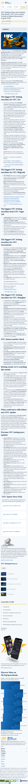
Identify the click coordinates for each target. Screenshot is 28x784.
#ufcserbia (12, 198)
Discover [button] (3, 748)
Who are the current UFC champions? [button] (11, 531)
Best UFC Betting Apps (11, 589)
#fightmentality (7, 198)
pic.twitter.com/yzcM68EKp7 (15, 201)
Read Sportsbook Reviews (6, 667)
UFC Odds (16, 6)
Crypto (21, 67)
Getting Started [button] (6, 606)
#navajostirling (16, 196)
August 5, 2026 (7, 166)
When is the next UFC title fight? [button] (10, 514)
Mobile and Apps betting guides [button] (9, 621)
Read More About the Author (7, 560)
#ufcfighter (22, 196)
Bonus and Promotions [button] (8, 615)
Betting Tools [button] (6, 618)
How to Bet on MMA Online (12, 578)
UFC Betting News (23, 6)
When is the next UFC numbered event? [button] (12, 505)
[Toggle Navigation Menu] (25, 2)
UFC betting (7, 50)
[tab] (14, 506)
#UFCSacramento (20, 283)
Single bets (24, 717)
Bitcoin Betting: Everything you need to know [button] (12, 624)
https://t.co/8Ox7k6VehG (9, 287)
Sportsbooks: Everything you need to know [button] (12, 612)
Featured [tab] (3, 568)
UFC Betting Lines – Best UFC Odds (14, 584)
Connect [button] (3, 755)
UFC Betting (9, 6)
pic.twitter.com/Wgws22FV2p (16, 162)
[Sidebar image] (3, 574)
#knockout (17, 200)
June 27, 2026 (13, 291)
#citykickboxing (7, 200)
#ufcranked (12, 200)
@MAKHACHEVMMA (9, 88)
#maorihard (6, 201)
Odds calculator (23, 725)
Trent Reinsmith (8, 21)
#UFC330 (6, 91)
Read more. (16, 735)
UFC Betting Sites (10, 573)
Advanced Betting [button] (7, 609)
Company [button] (3, 751)
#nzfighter (17, 198)
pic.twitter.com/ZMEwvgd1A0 (10, 289)
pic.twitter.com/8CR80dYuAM (14, 91)
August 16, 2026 (14, 93)
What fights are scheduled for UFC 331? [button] (12, 522)
